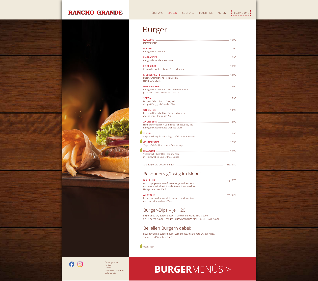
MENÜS (192, 269)
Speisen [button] (172, 12)
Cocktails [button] (188, 12)
